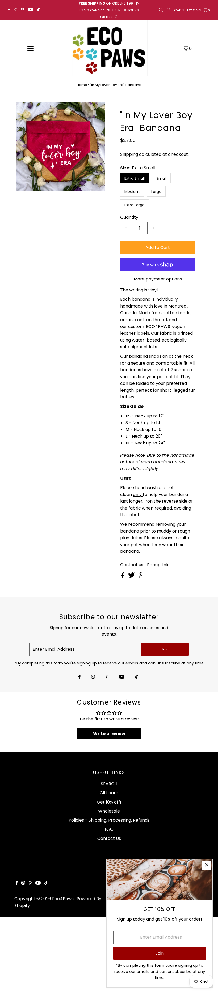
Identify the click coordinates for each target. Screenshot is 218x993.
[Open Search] (160, 10)
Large (156, 191)
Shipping (129, 154)
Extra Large (134, 205)
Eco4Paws (63, 899)
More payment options (158, 279)
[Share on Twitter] (132, 576)
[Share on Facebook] (123, 576)
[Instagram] (15, 10)
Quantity (129, 217)
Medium (132, 191)
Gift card (109, 793)
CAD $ (179, 10)
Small (161, 178)
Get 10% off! (109, 802)
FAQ (109, 829)
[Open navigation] (31, 48)
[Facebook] (9, 10)
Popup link (158, 565)
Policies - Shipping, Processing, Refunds (109, 820)
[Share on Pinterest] (141, 576)
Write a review (109, 734)
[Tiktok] (38, 10)
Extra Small (134, 178)
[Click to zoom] (96, 110)
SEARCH (109, 784)
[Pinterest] (22, 10)
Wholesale (109, 811)
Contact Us (109, 838)
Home (82, 84)
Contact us (131, 565)
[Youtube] (30, 10)
